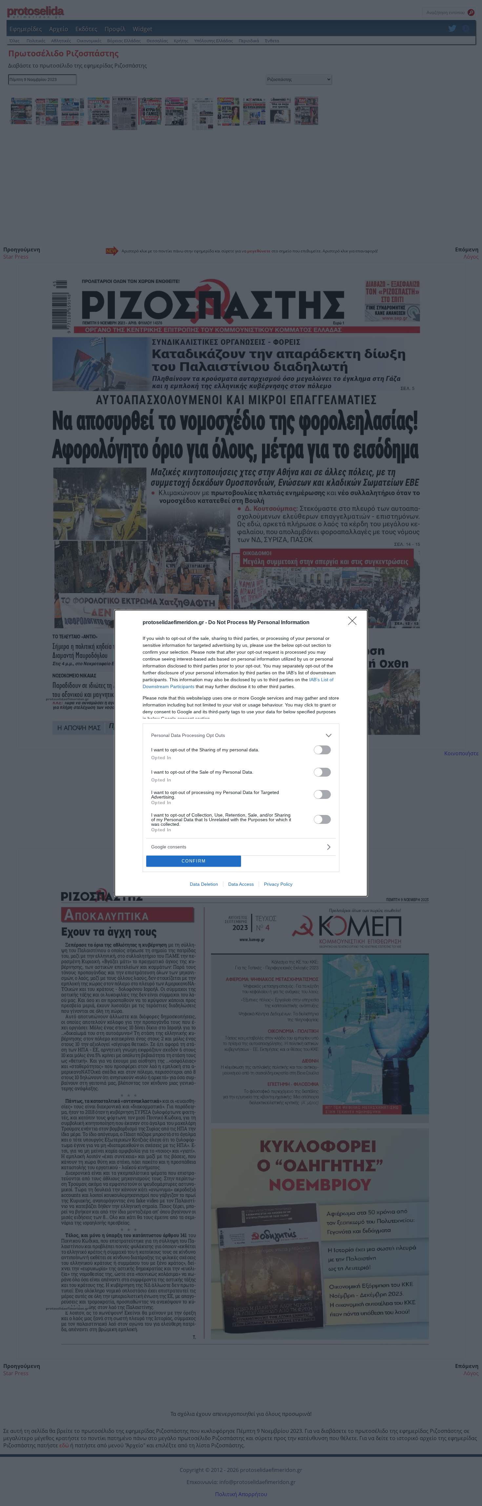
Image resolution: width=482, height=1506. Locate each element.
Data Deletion (204, 884)
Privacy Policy (278, 884)
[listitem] (241, 735)
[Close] (354, 623)
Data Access (241, 884)
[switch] (322, 749)
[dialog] (241, 753)
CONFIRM (194, 861)
